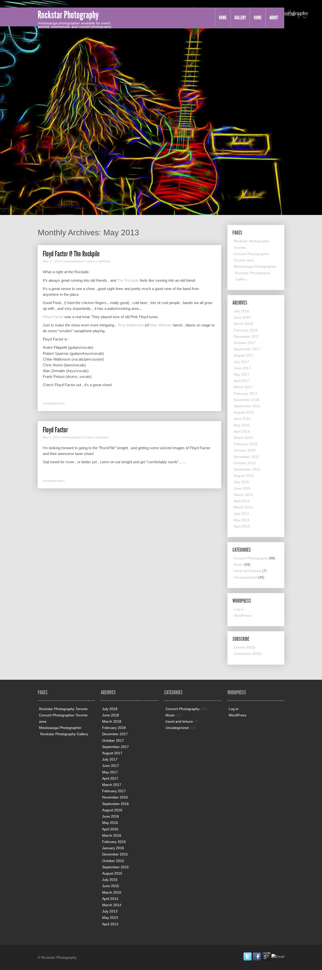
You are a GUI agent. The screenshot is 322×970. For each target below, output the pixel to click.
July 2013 (241, 513)
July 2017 (241, 362)
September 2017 (247, 349)
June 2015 (242, 488)
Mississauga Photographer (255, 266)
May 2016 (242, 425)
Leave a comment (98, 261)
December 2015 (246, 457)
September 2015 (247, 469)
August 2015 (244, 476)
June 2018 (242, 317)
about (273, 17)
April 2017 (242, 381)
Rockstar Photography (68, 15)
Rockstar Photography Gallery (64, 734)
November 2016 (246, 400)
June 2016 (242, 419)
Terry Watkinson (130, 325)
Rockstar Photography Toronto (63, 709)
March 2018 (243, 324)
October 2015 (245, 463)
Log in (239, 609)
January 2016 (245, 450)
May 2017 (242, 374)
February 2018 (245, 330)
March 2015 (243, 495)
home (258, 17)
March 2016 (243, 438)
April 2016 (242, 431)
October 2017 (245, 343)
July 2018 (241, 311)
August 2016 (244, 412)
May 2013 (242, 520)
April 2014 (242, 501)
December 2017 (246, 336)
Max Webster (160, 325)
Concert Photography (251, 558)
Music (238, 564)
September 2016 (247, 406)
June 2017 (242, 368)
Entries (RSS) (244, 647)
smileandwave (74, 261)
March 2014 (243, 507)
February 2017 (245, 393)
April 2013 (242, 526)
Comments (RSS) (248, 654)
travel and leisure (247, 571)
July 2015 (241, 482)
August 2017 (244, 355)
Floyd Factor (53, 317)
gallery (240, 17)
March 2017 (243, 387)
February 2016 (245, 444)
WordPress (242, 615)
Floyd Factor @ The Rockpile (71, 253)
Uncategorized (53, 403)
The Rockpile (128, 280)
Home (223, 17)
